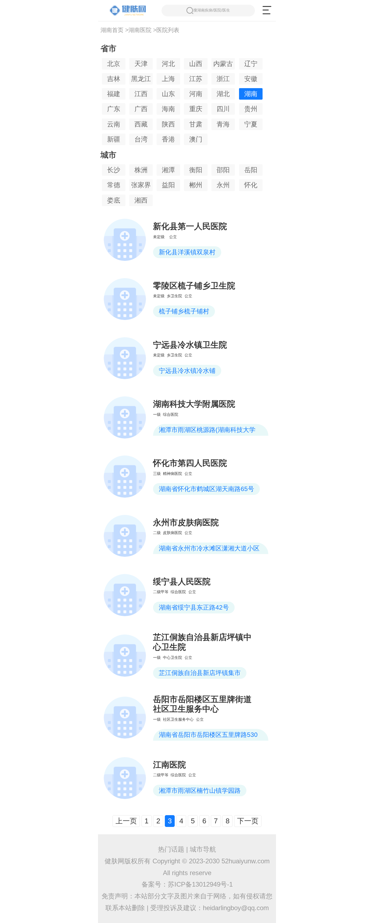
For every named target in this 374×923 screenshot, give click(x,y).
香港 (168, 139)
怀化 (250, 185)
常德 (113, 185)
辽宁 (250, 63)
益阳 (168, 185)
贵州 (250, 109)
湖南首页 (111, 30)
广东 (113, 109)
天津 (141, 63)
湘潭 (168, 170)
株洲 (141, 170)
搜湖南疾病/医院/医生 (211, 10)
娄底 (113, 200)
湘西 (141, 200)
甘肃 (195, 124)
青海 (223, 124)
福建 (113, 93)
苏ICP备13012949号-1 (200, 884)
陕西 (168, 124)
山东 (168, 93)
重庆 (195, 109)
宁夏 (250, 124)
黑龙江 (141, 78)
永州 (223, 185)
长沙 (113, 170)
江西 (141, 93)
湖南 (250, 93)
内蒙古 (223, 63)
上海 (168, 78)
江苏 (195, 78)
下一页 (247, 821)
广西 (141, 109)
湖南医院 (139, 30)
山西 (195, 63)
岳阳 (250, 170)
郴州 (195, 185)
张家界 (141, 185)
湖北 (223, 93)
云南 (113, 124)
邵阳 (223, 170)
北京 (113, 63)
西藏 (141, 124)
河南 (195, 93)
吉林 (113, 78)
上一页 (126, 821)
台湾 (141, 139)
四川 (223, 109)
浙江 (223, 78)
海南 (168, 109)
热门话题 (171, 849)
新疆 (113, 139)
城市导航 (203, 849)
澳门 (195, 139)
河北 (168, 63)
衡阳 (195, 170)
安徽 (250, 78)
